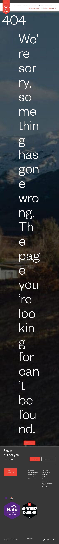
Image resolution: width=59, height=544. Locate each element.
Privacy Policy (29, 538)
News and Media (46, 481)
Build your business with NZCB (47, 484)
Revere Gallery (45, 478)
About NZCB (17, 5)
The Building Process (32, 476)
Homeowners (26, 5)
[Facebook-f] (44, 539)
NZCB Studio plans (32, 478)
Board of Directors (46, 472)
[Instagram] (48, 539)
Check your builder (32, 474)
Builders (33, 5)
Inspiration (40, 5)
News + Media (49, 5)
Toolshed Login (45, 486)
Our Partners (45, 476)
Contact (56, 5)
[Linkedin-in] (53, 539)
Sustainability (45, 474)
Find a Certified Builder (33, 472)
